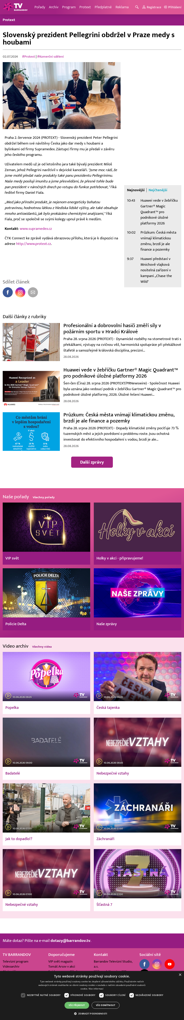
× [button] (180, 974)
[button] (92, 1013)
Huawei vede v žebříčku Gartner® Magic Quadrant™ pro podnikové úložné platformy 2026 (159, 212)
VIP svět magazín (60, 961)
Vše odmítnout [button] (105, 1005)
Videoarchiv (11, 966)
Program (69, 7)
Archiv (53, 7)
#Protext (28, 57)
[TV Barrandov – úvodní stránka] (15, 7)
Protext (85, 7)
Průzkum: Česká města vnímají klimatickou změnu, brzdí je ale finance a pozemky (158, 241)
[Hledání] (137, 7)
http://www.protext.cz (33, 243)
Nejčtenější (158, 190)
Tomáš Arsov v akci (61, 966)
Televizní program (15, 961)
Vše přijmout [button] (77, 1005)
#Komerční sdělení (50, 57)
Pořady (39, 7)
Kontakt (101, 954)
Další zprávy (92, 462)
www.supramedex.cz (36, 228)
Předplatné (103, 7)
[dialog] (92, 995)
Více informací (96, 988)
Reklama (122, 7)
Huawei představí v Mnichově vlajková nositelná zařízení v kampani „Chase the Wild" (156, 270)
